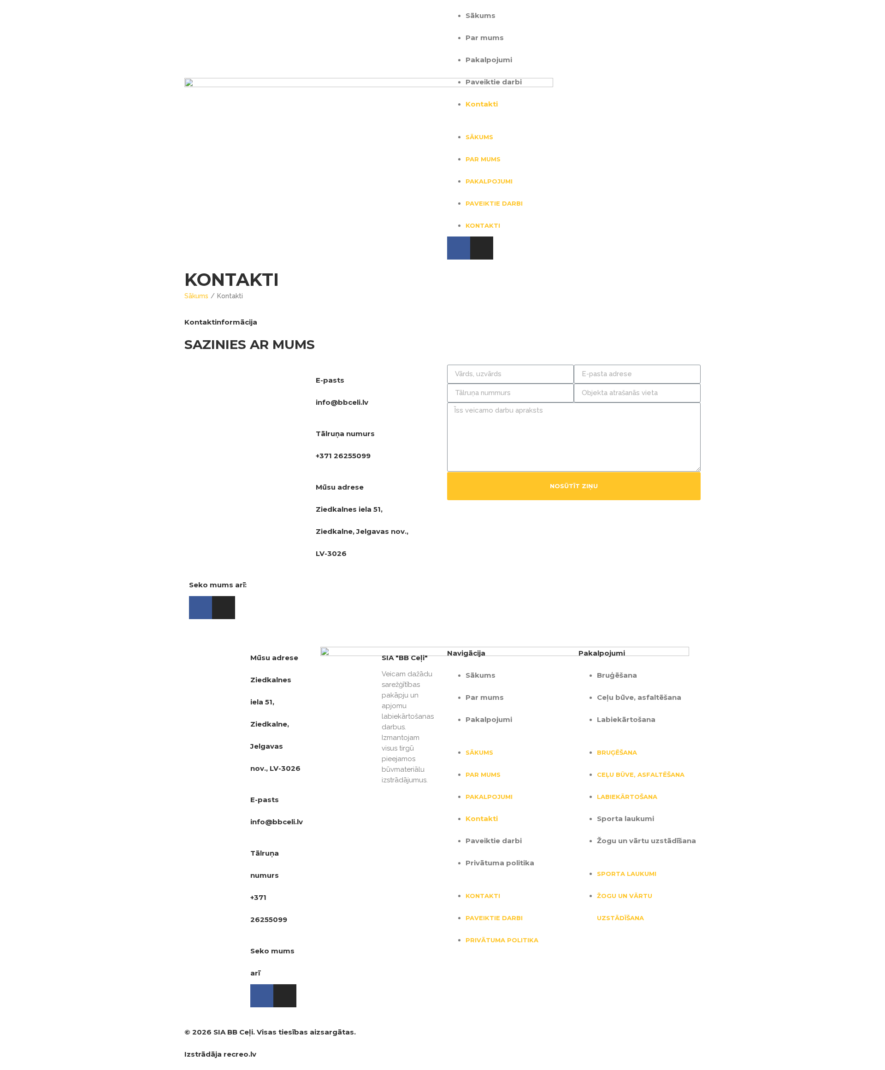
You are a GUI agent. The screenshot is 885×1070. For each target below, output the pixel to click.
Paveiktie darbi (494, 81)
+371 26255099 (343, 455)
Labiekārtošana (626, 719)
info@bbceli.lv (342, 402)
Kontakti (482, 104)
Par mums (485, 37)
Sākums (481, 15)
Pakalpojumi (489, 59)
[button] (574, 120)
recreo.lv (240, 1054)
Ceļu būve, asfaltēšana (639, 697)
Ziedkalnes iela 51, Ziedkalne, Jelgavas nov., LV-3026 (362, 531)
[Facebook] (458, 248)
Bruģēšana (617, 675)
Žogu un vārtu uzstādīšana (646, 840)
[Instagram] (481, 248)
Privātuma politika (500, 862)
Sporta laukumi (625, 818)
